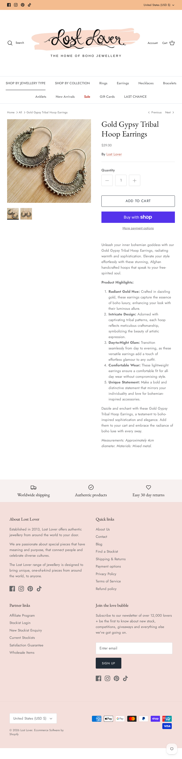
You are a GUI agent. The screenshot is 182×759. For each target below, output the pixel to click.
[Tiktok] (29, 5)
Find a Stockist (107, 551)
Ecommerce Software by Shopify (36, 732)
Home (10, 112)
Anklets (40, 96)
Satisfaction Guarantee (26, 645)
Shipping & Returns (111, 559)
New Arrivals (65, 96)
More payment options (138, 228)
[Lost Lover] (86, 43)
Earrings (123, 83)
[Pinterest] (22, 5)
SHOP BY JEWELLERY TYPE (26, 83)
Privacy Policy (106, 574)
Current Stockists (22, 637)
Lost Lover (114, 154)
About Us (103, 529)
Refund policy (106, 588)
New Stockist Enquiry (25, 630)
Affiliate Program (22, 615)
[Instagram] (16, 5)
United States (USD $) (157, 5)
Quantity (108, 170)
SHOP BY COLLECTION (72, 83)
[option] (49, 161)
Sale (87, 96)
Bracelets (169, 83)
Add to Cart (138, 201)
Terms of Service (108, 581)
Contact (101, 536)
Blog (99, 544)
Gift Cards (107, 96)
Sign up (108, 663)
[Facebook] (9, 5)
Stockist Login (20, 622)
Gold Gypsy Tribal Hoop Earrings (47, 112)
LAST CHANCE (135, 96)
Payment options (108, 566)
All (20, 112)
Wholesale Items (21, 652)
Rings (103, 83)
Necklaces (146, 83)
